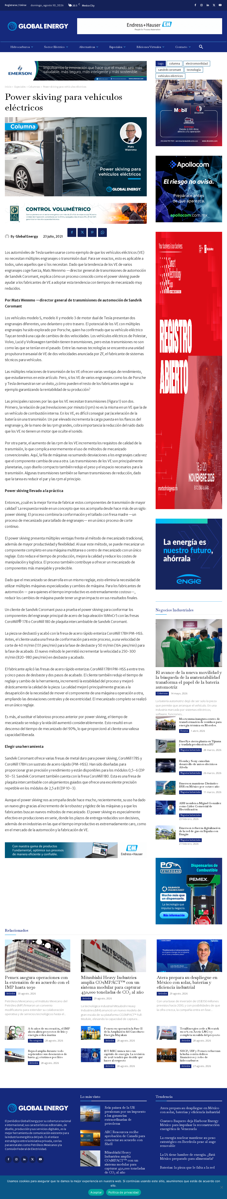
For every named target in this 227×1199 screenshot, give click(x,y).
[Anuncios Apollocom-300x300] (189, 221)
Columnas (34, 86)
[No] (221, 1187)
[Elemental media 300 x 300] (189, 508)
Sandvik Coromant (169, 69)
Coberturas (162, 693)
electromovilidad (197, 63)
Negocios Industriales (190, 749)
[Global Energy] (8, 236)
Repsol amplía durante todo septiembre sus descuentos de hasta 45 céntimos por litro (47, 1054)
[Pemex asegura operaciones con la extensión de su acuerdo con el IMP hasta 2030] (37, 955)
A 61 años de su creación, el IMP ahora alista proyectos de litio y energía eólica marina (49, 1032)
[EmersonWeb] (76, 84)
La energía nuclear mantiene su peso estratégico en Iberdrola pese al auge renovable (188, 1142)
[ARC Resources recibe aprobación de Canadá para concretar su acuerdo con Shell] (90, 1138)
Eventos (184, 730)
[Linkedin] (208, 5)
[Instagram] (202, 5)
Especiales (20, 86)
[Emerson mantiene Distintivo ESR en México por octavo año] (166, 788)
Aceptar (96, 1192)
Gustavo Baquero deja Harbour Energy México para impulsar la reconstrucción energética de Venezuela (189, 1125)
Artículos (10, 993)
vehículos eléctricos (170, 76)
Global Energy (27, 236)
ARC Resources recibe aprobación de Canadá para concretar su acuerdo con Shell (125, 1138)
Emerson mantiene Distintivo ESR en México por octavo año (199, 785)
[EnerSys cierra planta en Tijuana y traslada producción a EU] (166, 746)
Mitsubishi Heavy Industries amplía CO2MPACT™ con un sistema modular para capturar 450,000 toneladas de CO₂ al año (112, 985)
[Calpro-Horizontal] (76, 227)
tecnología (194, 69)
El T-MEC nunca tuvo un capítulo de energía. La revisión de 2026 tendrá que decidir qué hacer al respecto (124, 1055)
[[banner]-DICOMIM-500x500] (189, 145)
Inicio (8, 86)
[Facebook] (195, 5)
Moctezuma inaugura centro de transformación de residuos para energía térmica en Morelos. (200, 722)
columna (174, 63)
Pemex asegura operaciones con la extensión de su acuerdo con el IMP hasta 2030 (37, 982)
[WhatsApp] (102, 232)
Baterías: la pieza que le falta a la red (187, 1167)
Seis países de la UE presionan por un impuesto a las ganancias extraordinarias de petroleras (125, 1115)
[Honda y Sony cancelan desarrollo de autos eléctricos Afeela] (166, 765)
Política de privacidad (123, 1192)
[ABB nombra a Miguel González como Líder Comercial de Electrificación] (166, 808)
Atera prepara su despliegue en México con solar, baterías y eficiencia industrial (187, 982)
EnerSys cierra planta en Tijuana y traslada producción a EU (200, 742)
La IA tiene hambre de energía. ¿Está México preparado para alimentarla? (187, 1156)
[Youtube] (220, 5)
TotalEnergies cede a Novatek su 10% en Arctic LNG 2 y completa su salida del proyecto (200, 1032)
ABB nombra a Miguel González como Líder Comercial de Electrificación (200, 806)
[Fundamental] (149, 26)
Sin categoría (35, 1040)
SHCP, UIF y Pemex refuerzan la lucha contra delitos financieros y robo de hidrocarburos (200, 1055)
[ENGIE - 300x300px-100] (189, 588)
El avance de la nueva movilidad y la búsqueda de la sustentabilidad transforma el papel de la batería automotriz (189, 679)
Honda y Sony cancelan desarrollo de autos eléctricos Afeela (198, 764)
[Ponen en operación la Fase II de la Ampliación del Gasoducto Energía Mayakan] (90, 1033)
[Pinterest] (92, 232)
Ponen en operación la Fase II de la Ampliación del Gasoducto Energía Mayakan (124, 1032)
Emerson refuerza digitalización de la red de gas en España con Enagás (199, 831)
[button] (201, 47)
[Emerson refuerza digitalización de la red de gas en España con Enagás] (166, 832)
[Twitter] (214, 5)
